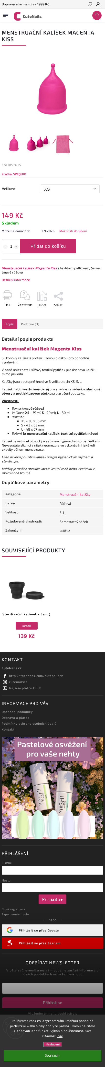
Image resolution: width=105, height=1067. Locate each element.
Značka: (14, 174)
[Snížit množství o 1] (5, 247)
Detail (26, 626)
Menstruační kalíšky (75, 494)
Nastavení (52, 1044)
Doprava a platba (16, 718)
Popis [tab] (9, 324)
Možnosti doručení (73, 231)
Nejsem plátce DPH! (25, 688)
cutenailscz (18, 682)
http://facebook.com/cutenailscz (36, 676)
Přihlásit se (52, 899)
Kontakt (8, 729)
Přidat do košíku (48, 246)
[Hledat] (90, 4)
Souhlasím (52, 1055)
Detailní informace (16, 280)
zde (60, 1036)
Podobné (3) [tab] (30, 324)
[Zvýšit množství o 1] (16, 247)
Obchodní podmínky (17, 712)
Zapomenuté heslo (15, 914)
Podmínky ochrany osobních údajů (29, 723)
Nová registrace (13, 909)
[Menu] (5, 14)
